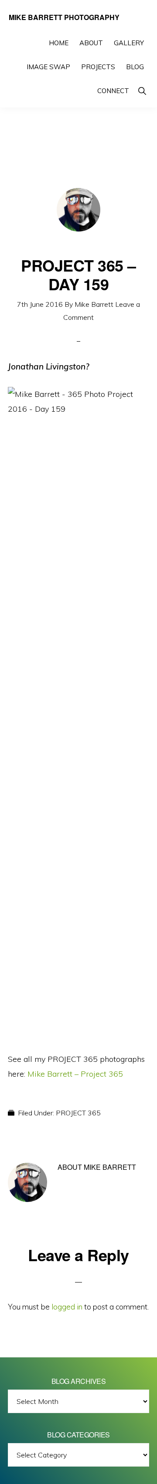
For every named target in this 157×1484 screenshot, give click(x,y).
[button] (142, 91)
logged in (66, 1306)
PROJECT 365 (78, 1112)
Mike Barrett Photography (64, 17)
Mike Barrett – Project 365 (75, 1074)
